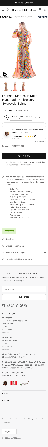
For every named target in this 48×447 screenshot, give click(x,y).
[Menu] (3, 10)
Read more (15, 139)
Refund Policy (28, 419)
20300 (4, 327)
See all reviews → (39, 141)
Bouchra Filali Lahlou (14, 438)
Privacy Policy (6, 422)
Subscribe (24, 297)
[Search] (9, 10)
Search (4, 419)
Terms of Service (15, 419)
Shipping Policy (41, 419)
